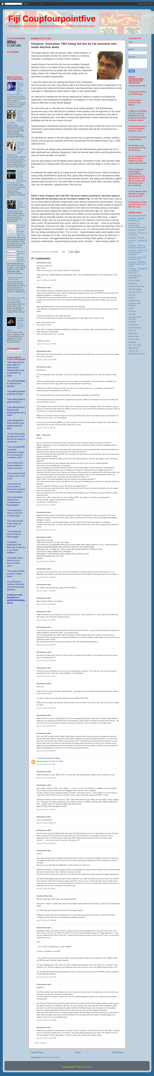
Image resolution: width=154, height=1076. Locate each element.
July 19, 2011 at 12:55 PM (46, 360)
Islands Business (134, 328)
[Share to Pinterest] (78, 252)
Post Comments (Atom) (50, 1057)
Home (77, 1052)
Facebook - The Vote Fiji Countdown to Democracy (137, 271)
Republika (132, 342)
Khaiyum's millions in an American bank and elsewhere (21, 256)
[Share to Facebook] (76, 252)
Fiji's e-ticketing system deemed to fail (21, 205)
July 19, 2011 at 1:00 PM (46, 428)
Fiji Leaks (132, 295)
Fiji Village (132, 322)
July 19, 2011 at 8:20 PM (46, 843)
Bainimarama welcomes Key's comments (16, 299)
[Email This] (69, 252)
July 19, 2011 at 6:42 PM (46, 778)
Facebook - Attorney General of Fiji (136, 219)
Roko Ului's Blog (134, 345)
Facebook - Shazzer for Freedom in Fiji (137, 258)
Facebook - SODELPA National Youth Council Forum (137, 264)
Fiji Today (132, 314)
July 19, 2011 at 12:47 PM (46, 344)
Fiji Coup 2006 (134, 280)
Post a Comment (40, 1043)
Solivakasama (133, 348)
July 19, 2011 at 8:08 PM (46, 823)
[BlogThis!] (72, 252)
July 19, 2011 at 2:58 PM (46, 604)
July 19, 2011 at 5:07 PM (46, 726)
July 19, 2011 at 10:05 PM (46, 920)
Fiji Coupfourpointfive (52, 18)
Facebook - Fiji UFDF (136, 230)
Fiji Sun (131, 308)
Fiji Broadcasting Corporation (134, 277)
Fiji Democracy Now (136, 286)
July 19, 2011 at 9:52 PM (46, 889)
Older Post (117, 1052)
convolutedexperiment (46, 758)
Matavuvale (132, 333)
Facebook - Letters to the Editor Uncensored (137, 246)
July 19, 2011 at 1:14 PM (46, 505)
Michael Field (133, 336)
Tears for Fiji (133, 351)
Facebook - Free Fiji (136, 238)
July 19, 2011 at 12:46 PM (46, 280)
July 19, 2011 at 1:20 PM (46, 561)
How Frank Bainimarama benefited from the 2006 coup (21, 230)
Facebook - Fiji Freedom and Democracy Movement (137, 225)
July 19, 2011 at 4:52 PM (46, 708)
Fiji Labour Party (134, 292)
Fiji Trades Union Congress (134, 318)
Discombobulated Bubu (137, 216)
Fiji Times (132, 311)
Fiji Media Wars (134, 301)
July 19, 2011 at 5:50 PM (46, 751)
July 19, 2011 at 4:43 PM (46, 676)
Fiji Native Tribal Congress (134, 304)
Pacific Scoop (133, 339)
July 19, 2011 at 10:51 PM (46, 977)
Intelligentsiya (133, 325)
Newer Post (37, 1052)
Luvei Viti (131, 330)
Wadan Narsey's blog (136, 354)
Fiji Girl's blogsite (134, 289)
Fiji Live (131, 298)
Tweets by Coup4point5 (14, 351)
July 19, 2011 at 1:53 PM (46, 591)
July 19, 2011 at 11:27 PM (46, 1038)
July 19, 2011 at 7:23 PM (46, 809)
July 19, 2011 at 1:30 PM (46, 577)
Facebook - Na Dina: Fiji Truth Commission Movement (137, 252)
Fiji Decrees (133, 283)
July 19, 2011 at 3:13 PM (46, 620)
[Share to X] (74, 252)
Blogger (89, 1067)
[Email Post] (63, 252)
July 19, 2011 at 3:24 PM (46, 660)
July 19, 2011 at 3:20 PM (46, 645)
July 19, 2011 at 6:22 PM (46, 764)
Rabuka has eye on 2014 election (15, 278)
